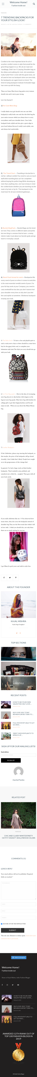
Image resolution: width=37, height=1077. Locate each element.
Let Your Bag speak (8, 394)
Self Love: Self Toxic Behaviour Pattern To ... (23, 713)
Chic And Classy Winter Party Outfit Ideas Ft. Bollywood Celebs (18, 837)
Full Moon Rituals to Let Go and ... (23, 1017)
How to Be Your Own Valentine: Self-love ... (22, 703)
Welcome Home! (18, 2)
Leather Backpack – (8, 447)
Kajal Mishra (18, 621)
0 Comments (27, 24)
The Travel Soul (9, 173)
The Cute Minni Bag (9, 106)
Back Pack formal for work (13, 277)
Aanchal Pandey (17, 24)
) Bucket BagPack (8, 228)
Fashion (3, 13)
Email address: (5, 752)
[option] (18, 823)
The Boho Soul (7, 341)
